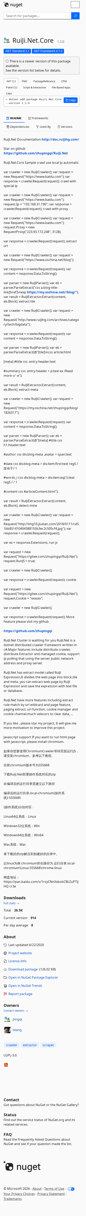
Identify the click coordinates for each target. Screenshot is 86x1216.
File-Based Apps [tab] (61, 87)
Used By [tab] (45, 127)
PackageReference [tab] (44, 81)
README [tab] (15, 118)
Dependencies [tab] (19, 127)
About (37, 1188)
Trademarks (13, 1199)
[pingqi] (7, 1019)
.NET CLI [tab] (11, 81)
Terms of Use (54, 1188)
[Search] (75, 15)
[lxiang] (7, 1030)
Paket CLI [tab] (11, 87)
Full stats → (11, 903)
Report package (20, 994)
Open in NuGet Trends (25, 985)
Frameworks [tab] (39, 118)
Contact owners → (16, 1010)
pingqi (17, 1019)
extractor (30, 1045)
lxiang (17, 1030)
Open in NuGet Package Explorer (33, 977)
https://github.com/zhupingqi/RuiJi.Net (36, 153)
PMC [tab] (24, 81)
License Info (17, 961)
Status (10, 1114)
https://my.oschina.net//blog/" (52, 292)
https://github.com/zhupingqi (28, 631)
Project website (20, 953)
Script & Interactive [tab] (34, 87)
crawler (11, 1045)
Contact (11, 1099)
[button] (71, 100)
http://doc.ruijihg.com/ (60, 139)
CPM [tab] (64, 81)
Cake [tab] (9, 93)
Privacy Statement (51, 1194)
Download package (23, 969)
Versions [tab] (66, 127)
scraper (48, 1045)
